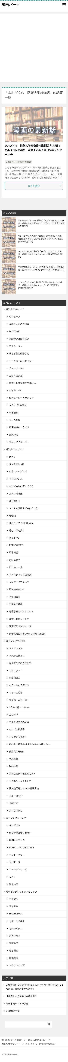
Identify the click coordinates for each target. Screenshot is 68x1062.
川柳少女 (13, 803)
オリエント (14, 501)
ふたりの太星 (15, 375)
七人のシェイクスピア (20, 781)
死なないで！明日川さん (21, 523)
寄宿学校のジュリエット (21, 611)
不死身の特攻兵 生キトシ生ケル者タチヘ (29, 744)
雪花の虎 (13, 943)
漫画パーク (11, 5)
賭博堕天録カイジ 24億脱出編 (24, 788)
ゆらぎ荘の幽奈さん (19, 353)
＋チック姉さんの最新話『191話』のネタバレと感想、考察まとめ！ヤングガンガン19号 (40, 254)
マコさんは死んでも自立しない (24, 508)
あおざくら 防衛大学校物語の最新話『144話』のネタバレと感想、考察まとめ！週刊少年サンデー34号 (33, 150)
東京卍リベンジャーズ (20, 626)
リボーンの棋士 (17, 921)
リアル (12, 877)
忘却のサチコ (15, 928)
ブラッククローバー (19, 442)
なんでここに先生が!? (20, 663)
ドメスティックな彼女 (20, 574)
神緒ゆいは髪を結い (19, 338)
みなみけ (13, 714)
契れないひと (15, 810)
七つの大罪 (14, 597)
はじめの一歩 (15, 567)
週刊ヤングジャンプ (16, 818)
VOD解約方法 (13, 1011)
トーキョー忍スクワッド (21, 361)
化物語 (12, 515)
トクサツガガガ (17, 965)
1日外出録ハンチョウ (19, 707)
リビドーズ (14, 862)
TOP (13, 1040)
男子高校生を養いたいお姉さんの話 (27, 633)
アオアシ (13, 899)
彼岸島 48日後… (17, 751)
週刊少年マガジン (15, 449)
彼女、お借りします (19, 619)
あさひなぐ (14, 936)
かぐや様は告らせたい (20, 832)
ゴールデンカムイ (18, 869)
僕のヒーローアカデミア (21, 397)
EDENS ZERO (16, 545)
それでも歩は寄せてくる (21, 486)
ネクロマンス (15, 478)
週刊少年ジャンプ (15, 309)
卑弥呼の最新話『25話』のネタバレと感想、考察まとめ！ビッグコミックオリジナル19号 (41, 268)
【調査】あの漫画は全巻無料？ (21, 996)
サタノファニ (15, 670)
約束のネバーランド (19, 427)
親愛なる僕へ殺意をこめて (22, 773)
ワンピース (14, 316)
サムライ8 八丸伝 (18, 405)
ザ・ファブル (15, 648)
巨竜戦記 (13, 552)
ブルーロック (15, 795)
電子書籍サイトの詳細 (17, 1003)
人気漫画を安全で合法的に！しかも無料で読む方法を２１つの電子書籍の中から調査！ (35, 987)
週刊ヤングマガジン (16, 641)
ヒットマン (14, 538)
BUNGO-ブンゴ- (17, 840)
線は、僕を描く (17, 530)
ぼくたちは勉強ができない (22, 383)
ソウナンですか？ (18, 736)
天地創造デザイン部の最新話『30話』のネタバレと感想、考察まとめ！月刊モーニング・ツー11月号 (41, 223)
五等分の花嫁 (15, 604)
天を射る (13, 906)
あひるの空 (14, 560)
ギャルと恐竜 (15, 692)
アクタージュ (15, 346)
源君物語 (13, 884)
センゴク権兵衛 (17, 729)
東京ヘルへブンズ (18, 471)
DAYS (12, 456)
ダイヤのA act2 (16, 464)
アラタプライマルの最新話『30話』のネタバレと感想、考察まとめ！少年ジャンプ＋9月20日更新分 (40, 285)
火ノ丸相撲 (14, 420)
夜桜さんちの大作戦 (19, 324)
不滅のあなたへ (17, 589)
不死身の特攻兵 (17, 655)
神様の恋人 (14, 678)
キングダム (14, 825)
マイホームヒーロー (19, 700)
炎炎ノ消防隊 (15, 493)
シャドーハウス (17, 854)
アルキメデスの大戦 (19, 722)
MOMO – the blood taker (21, 847)
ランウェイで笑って (19, 582)
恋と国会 (13, 950)
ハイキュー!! (15, 390)
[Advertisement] (34, 48)
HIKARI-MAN (15, 913)
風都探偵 (13, 958)
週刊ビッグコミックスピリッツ (21, 891)
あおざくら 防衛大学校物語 (18, 162)
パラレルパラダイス (19, 685)
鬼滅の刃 (13, 434)
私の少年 (13, 766)
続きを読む (34, 185)
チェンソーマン (17, 368)
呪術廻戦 (13, 412)
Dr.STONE (14, 331)
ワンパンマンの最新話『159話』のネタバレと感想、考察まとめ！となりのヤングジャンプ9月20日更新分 (40, 239)
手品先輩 (13, 759)
